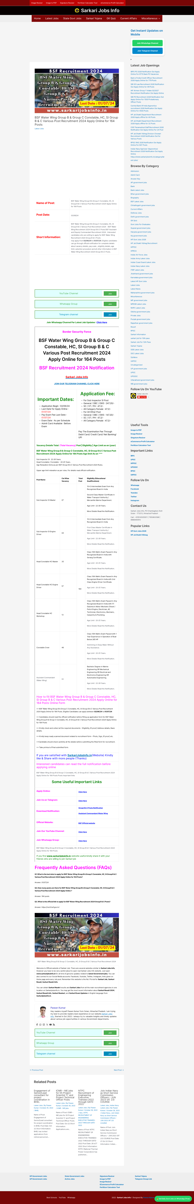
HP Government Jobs (38, 1176)
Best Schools (52, 1197)
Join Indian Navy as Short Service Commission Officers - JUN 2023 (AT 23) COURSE (109, 1118)
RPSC (133, 331)
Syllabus (134, 357)
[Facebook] (37, 1024)
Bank (133, 186)
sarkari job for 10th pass (140, 338)
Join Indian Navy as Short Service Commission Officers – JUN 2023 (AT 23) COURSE (109, 1096)
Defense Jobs (136, 213)
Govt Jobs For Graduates (140, 224)
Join (110, 293)
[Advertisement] (77, 45)
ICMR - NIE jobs (63, 1108)
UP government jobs (139, 369)
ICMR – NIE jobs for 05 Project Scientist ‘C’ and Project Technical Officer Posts (65, 1095)
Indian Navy (105, 1113)
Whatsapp (135, 485)
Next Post (119, 1070)
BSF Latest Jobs (137, 201)
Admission (135, 171)
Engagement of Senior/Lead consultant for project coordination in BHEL (42, 1096)
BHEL (37, 1110)
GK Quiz (111, 18)
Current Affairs (128, 18)
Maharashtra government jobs (142, 293)
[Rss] (54, 1024)
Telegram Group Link (143, 1179)
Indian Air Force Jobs (139, 255)
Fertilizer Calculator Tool (87, 3)
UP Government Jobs (38, 1179)
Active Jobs (70, 1179)
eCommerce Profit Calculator (112, 3)
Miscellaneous (149, 18)
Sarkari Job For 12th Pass (141, 342)
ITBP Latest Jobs (137, 270)
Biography (135, 198)
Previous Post (36, 1070)
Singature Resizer (138, 438)
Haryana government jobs (141, 232)
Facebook (135, 489)
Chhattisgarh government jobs (143, 205)
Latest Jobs (51, 18)
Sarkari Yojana (94, 18)
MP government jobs (139, 300)
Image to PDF (51, 3)
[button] (158, 18)
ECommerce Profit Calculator (112, 1184)
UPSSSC (134, 376)
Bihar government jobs (140, 194)
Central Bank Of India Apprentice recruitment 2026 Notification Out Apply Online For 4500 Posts (146, 108)
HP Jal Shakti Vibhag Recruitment (144, 243)
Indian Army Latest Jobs (140, 258)
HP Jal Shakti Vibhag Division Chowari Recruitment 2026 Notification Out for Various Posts (146, 136)
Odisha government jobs (140, 312)
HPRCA (134, 251)
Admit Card (135, 175)
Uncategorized (136, 365)
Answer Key (135, 179)
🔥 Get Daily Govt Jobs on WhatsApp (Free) (173, 1199)
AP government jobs (139, 182)
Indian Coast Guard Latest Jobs (143, 262)
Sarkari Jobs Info (100, 10)
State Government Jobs (74, 1176)
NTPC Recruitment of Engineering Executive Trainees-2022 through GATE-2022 (86, 1097)
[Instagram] (44, 1024)
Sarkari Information (138, 334)
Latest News (135, 289)
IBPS (132, 456)
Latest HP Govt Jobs (139, 281)
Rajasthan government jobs (141, 323)
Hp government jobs (139, 236)
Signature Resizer (67, 3)
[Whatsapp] (40, 1024)
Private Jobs (136, 315)
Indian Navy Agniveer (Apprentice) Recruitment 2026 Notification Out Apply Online (147, 151)
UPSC (133, 372)
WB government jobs (139, 384)
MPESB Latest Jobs (138, 304)
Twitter (134, 497)
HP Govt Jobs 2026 (138, 239)
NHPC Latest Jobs (138, 308)
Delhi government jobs (140, 217)
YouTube (62, 1197)
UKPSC (134, 361)
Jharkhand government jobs (142, 274)
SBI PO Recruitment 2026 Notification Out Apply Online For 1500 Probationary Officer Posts (147, 99)
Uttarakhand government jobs (142, 380)
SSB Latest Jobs (137, 350)
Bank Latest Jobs (137, 190)
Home (37, 18)
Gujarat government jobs (140, 228)
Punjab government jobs (140, 319)
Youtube (134, 493)
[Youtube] (50, 1024)
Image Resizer (37, 3)
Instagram (135, 500)
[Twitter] (47, 1024)
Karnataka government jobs (141, 277)
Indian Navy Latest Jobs (140, 266)
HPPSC (134, 247)
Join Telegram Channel (147, 51)
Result (133, 327)
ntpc (81, 1113)
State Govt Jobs (72, 18)
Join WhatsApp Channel (147, 43)
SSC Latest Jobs (137, 353)
